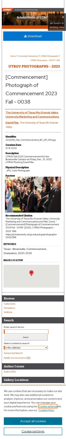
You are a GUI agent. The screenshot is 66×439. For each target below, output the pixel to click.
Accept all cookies (33, 421)
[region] (33, 412)
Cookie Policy (46, 410)
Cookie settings (48, 406)
